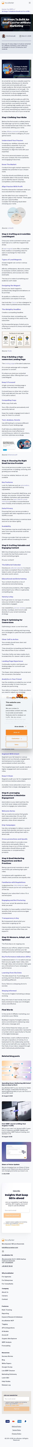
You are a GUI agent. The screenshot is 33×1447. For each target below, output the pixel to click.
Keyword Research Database (12, 1317)
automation (25, 485)
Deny (16, 744)
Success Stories (7, 1356)
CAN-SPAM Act (19, 885)
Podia (10, 351)
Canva (14, 302)
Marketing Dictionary (9, 1374)
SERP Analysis (6, 1342)
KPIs (16, 960)
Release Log (6, 1385)
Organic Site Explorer (9, 1339)
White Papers (6, 1363)
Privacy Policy (15, 1224)
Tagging (5, 1324)
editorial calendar (16, 568)
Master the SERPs (8, 9)
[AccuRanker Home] (8, 2)
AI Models (5, 1331)
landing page (9, 364)
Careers (5, 1296)
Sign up (16, 1409)
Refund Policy (16, 1427)
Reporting (5, 1313)
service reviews (19, 608)
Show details (19, 726)
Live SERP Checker (8, 1371)
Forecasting (6, 1346)
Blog (3, 1360)
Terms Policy (16, 1430)
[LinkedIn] (3, 1251)
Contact (5, 1299)
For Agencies (6, 1277)
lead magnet (7, 249)
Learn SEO (5, 1378)
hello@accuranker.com (10, 1247)
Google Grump (7, 1367)
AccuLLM (5, 1335)
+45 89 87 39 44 (7, 1266)
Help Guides (6, 1381)
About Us (5, 1292)
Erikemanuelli (12, 455)
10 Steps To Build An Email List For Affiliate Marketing (16, 11)
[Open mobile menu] (29, 2)
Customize (15, 738)
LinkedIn (10, 228)
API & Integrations (8, 1328)
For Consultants (7, 1284)
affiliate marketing (13, 132)
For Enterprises (7, 1280)
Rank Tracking (7, 1310)
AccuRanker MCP (8, 1321)
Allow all (16, 732)
